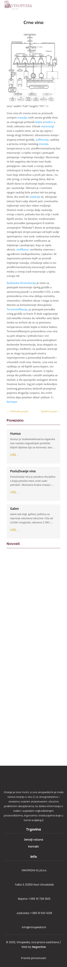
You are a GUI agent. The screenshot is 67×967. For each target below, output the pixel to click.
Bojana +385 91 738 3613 (34, 899)
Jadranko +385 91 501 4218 (34, 913)
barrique (12, 401)
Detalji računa (33, 839)
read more (14, 614)
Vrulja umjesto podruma (27, 589)
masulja (22, 117)
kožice (49, 122)
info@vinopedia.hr (34, 927)
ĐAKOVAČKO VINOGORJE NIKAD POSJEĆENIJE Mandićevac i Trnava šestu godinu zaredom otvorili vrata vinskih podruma (33, 668)
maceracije (47, 126)
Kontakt (33, 846)
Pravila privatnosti (33, 958)
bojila (38, 122)
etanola (43, 144)
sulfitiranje (42, 139)
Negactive (39, 947)
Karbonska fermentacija (21, 283)
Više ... (14, 455)
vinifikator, (22, 249)
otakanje (34, 196)
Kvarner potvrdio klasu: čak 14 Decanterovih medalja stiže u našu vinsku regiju (32, 718)
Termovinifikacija (17, 309)
